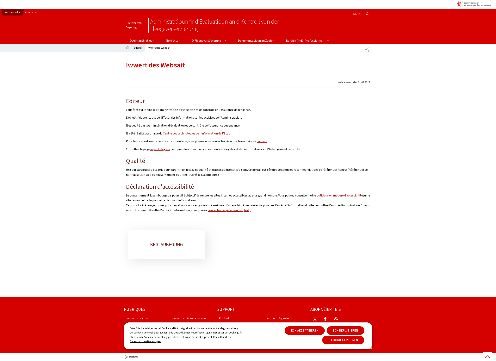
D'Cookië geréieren (343, 340)
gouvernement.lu (12, 12)
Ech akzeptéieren (305, 330)
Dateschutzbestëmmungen (145, 341)
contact (262, 141)
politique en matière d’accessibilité (340, 195)
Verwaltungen (31, 12)
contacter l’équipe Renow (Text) (229, 210)
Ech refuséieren (345, 330)
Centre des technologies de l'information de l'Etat (196, 133)
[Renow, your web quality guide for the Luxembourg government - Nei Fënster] (131, 358)
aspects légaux (160, 149)
